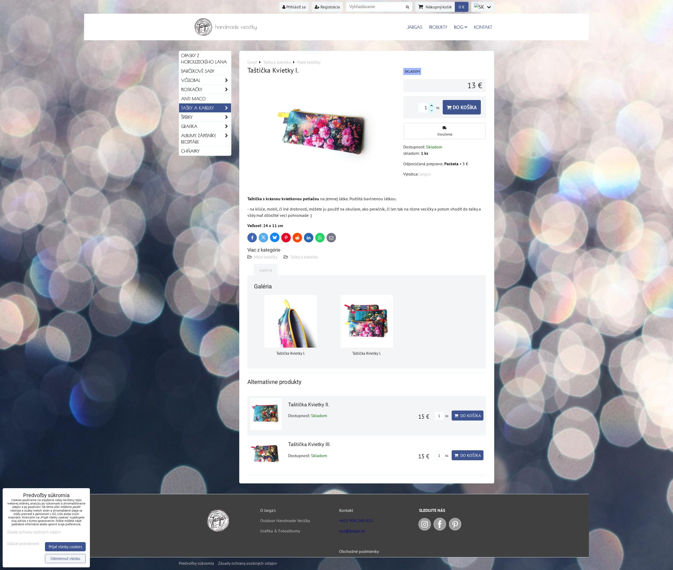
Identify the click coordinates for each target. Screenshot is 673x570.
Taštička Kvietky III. (309, 444)
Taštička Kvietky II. (308, 405)
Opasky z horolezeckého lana (204, 58)
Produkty (438, 27)
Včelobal (190, 80)
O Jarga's (268, 510)
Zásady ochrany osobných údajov (247, 563)
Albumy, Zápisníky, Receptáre (198, 138)
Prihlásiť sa (295, 6)
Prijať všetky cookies (65, 546)
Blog (458, 27)
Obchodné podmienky (359, 551)
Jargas (414, 27)
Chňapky (190, 151)
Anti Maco (193, 98)
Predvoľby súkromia (196, 563)
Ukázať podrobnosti (23, 544)
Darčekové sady (197, 71)
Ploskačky (191, 89)
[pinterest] (455, 529)
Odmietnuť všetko (65, 558)
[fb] (439, 529)
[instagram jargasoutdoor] (424, 529)
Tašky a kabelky (304, 256)
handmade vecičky (236, 27)
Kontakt (483, 27)
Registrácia (329, 6)
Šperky (186, 117)
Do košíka (464, 107)
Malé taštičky (265, 256)
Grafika (189, 126)
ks (446, 416)
